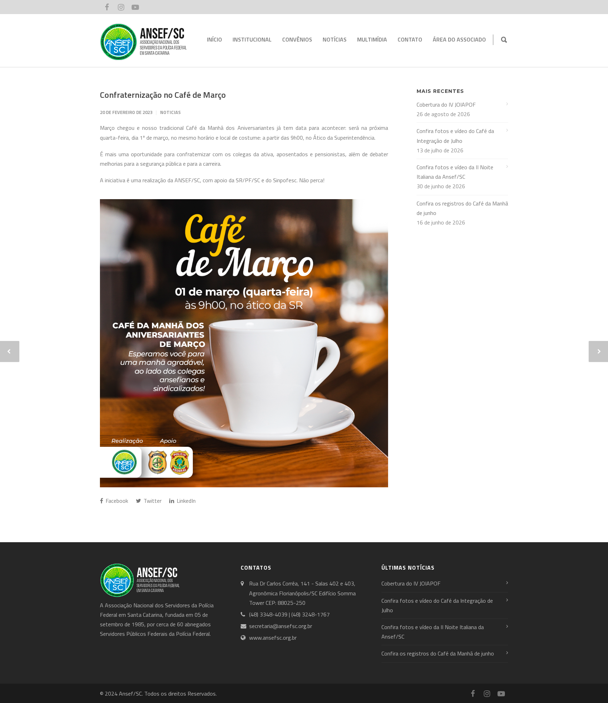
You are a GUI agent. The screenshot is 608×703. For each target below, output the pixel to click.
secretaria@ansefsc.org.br (280, 626)
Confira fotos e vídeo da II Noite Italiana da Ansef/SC (455, 172)
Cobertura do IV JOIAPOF (446, 104)
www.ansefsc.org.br (273, 637)
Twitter (152, 500)
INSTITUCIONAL (252, 39)
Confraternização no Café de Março (163, 94)
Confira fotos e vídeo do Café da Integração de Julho (455, 136)
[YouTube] (135, 7)
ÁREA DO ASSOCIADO (459, 39)
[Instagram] (121, 7)
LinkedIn (185, 500)
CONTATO (410, 39)
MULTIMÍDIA (372, 39)
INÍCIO (214, 39)
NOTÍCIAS (335, 39)
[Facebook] (107, 7)
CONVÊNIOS (297, 39)
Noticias (170, 112)
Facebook (116, 500)
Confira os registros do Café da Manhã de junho (462, 208)
